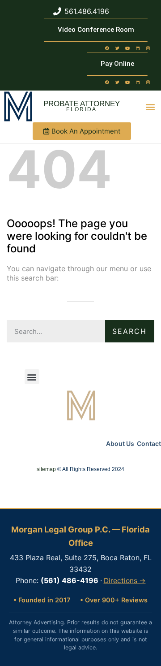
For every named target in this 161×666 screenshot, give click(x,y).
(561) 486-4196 (69, 580)
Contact (149, 443)
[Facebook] (107, 48)
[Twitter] (117, 48)
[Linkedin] (138, 48)
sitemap (46, 469)
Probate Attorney (81, 103)
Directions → (125, 580)
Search (129, 331)
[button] (150, 106)
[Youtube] (127, 48)
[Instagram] (148, 48)
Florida (81, 109)
